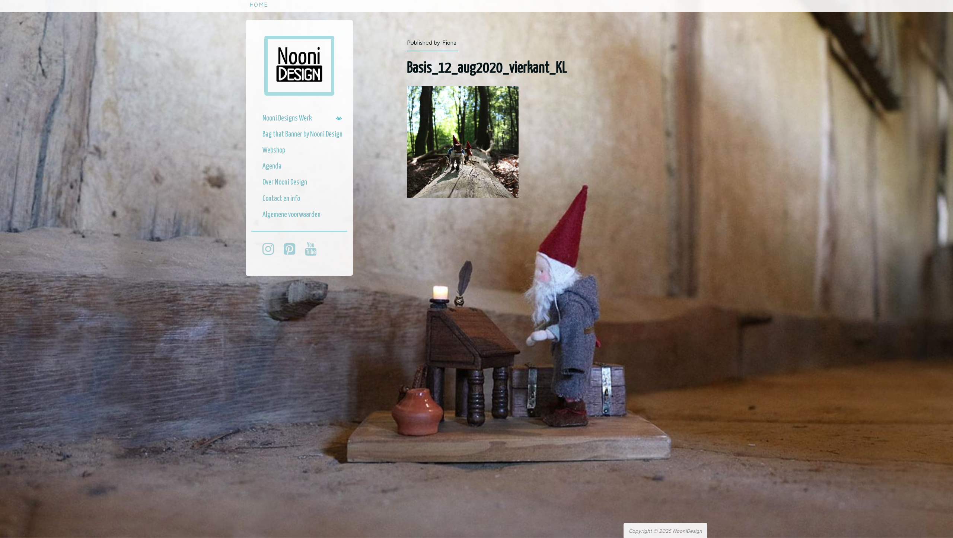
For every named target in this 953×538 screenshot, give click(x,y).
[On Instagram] (271, 250)
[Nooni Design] (299, 66)
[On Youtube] (314, 250)
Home (258, 4)
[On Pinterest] (293, 250)
